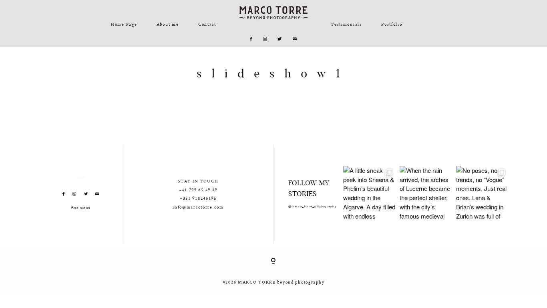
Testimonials (346, 24)
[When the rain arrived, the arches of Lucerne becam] (426, 192)
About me (168, 24)
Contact (207, 24)
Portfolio (391, 24)
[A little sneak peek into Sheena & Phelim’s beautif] (369, 192)
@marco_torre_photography (312, 206)
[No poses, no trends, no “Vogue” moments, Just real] (482, 192)
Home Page (124, 24)
